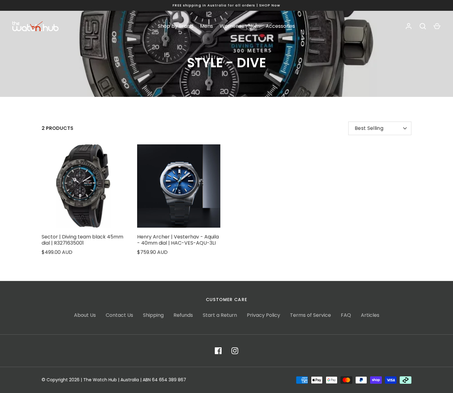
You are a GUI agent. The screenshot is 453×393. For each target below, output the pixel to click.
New (253, 26)
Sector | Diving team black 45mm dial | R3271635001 (82, 239)
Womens (230, 26)
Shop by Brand (175, 26)
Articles (370, 315)
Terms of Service (310, 315)
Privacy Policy (263, 315)
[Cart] (437, 26)
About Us (85, 315)
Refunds (183, 315)
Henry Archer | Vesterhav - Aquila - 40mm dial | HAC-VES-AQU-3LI (178, 239)
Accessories (280, 26)
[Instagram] (235, 351)
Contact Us (119, 315)
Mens (206, 26)
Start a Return (220, 315)
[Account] (408, 26)
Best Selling (369, 128)
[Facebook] (218, 351)
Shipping (153, 315)
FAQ (346, 315)
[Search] (423, 26)
